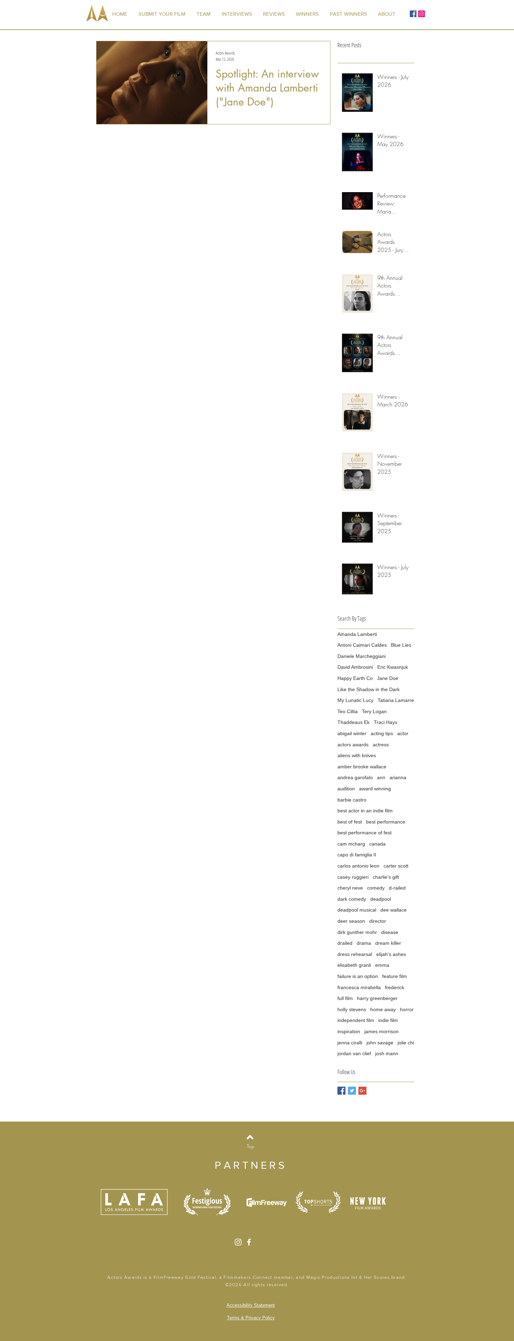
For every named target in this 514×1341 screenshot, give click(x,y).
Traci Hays (385, 722)
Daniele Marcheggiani (361, 656)
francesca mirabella (359, 987)
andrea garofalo (355, 777)
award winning (375, 788)
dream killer (388, 943)
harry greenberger (377, 998)
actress (381, 744)
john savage (379, 1042)
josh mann (386, 1053)
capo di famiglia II (356, 854)
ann (381, 777)
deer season (351, 921)
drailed (344, 943)
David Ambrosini (355, 667)
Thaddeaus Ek (353, 722)
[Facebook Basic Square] (341, 1091)
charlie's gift (386, 877)
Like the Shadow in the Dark (368, 689)
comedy (376, 888)
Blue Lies (401, 645)
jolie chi (406, 1042)
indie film (388, 1020)
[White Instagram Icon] (238, 1242)
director (377, 921)
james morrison (381, 1031)
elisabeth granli (354, 965)
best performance (385, 822)
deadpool (380, 899)
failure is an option (357, 976)
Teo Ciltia (347, 711)
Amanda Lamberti (357, 634)
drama (364, 943)
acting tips (382, 733)
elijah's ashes (391, 954)
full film (345, 998)
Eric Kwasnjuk (392, 667)
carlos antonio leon (358, 866)
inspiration (348, 1031)
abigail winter (351, 733)
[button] (348, 14)
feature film (394, 976)
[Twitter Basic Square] (352, 1091)
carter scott (396, 866)
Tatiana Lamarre (396, 700)
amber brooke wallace (361, 766)
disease (389, 932)
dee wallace (393, 910)
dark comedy (351, 899)
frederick (394, 987)
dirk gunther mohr (357, 932)
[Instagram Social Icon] (421, 13)
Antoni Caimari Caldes (362, 645)
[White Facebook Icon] (249, 1242)
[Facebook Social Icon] (413, 13)
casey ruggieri (353, 877)
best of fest (349, 822)
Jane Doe (387, 678)
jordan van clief (354, 1053)
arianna (398, 777)
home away (383, 1009)
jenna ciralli (349, 1042)
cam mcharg (351, 844)
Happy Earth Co (355, 678)
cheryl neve (350, 888)
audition (346, 788)
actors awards (353, 744)
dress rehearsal (354, 954)
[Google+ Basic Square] (362, 1091)
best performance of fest (364, 832)
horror (407, 1009)
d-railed (397, 888)
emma (382, 965)
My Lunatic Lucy (355, 700)
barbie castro (351, 800)
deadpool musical (356, 910)
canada (377, 844)
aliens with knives (356, 755)
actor (402, 733)
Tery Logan (374, 711)
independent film (355, 1020)
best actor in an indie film (365, 810)
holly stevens (351, 1009)
